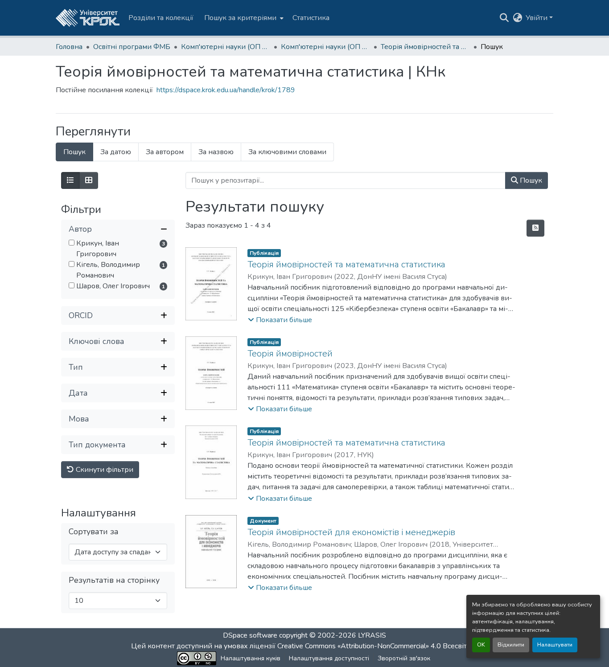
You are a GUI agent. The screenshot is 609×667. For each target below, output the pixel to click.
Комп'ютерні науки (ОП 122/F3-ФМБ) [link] (225, 47)
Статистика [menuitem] (310, 18)
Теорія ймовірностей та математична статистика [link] (346, 264)
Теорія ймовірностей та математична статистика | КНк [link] (425, 47)
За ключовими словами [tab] (287, 152)
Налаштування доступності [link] (329, 658)
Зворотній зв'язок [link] (404, 658)
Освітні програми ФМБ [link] (131, 47)
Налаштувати (554, 645)
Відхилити (511, 645)
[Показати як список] (70, 180)
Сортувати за (94, 531)
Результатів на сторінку (114, 580)
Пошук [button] (530, 180)
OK (481, 645)
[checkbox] (71, 243)
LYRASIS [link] (372, 635)
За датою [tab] (115, 152)
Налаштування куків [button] (250, 658)
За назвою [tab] (216, 152)
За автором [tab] (165, 152)
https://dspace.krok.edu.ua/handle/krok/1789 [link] (225, 90)
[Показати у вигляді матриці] (88, 180)
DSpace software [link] (250, 635)
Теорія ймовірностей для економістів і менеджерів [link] (351, 532)
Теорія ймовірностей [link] (290, 354)
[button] (87, 18)
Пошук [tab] (74, 152)
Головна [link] (69, 47)
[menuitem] (243, 18)
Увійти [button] (537, 18)
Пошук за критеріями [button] (240, 18)
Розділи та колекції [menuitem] (160, 18)
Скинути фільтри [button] (103, 470)
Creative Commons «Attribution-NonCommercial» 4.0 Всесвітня (377, 646)
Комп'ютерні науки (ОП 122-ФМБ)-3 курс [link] (325, 47)
